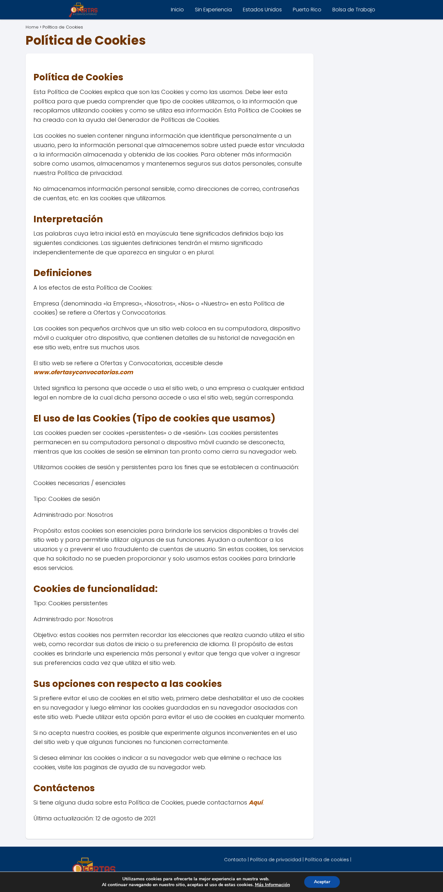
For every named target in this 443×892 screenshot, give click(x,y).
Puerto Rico (307, 9)
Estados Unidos (262, 9)
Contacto (235, 859)
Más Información (272, 885)
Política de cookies (327, 859)
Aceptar (322, 882)
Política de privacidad (275, 859)
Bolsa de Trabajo (353, 9)
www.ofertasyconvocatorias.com (83, 372)
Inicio (177, 9)
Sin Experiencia (213, 9)
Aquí (256, 802)
